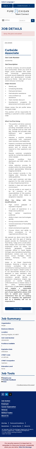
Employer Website (7, 329)
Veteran (4, 410)
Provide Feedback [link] (9, 380)
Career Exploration (8, 407)
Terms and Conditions (17, 423)
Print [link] (4, 381)
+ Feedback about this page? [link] (26, 385)
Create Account (22, 6)
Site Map (4, 423)
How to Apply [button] (18, 308)
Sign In (6, 6)
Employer (5, 404)
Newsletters (5, 426)
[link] (18, 12)
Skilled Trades (6, 413)
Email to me (7, 378)
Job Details (8, 43)
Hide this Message (25, 447)
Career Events (16, 426)
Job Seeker (5, 401)
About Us (4, 416)
